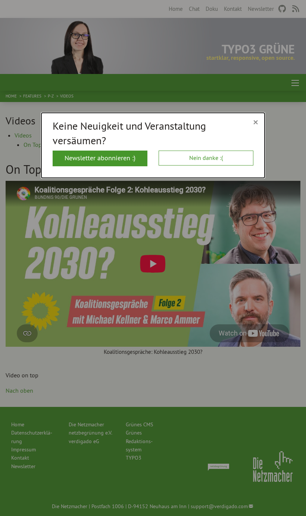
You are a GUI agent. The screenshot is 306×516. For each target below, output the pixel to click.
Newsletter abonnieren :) (100, 158)
